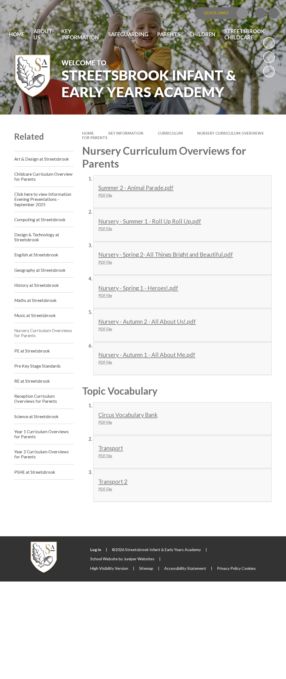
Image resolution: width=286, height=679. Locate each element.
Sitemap (146, 568)
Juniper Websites (139, 558)
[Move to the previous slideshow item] (269, 57)
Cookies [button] (249, 568)
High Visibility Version (109, 568)
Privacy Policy (229, 568)
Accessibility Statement (185, 568)
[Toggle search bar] (273, 13)
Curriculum (170, 133)
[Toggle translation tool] (260, 13)
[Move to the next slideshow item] (269, 71)
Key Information (125, 133)
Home (88, 133)
